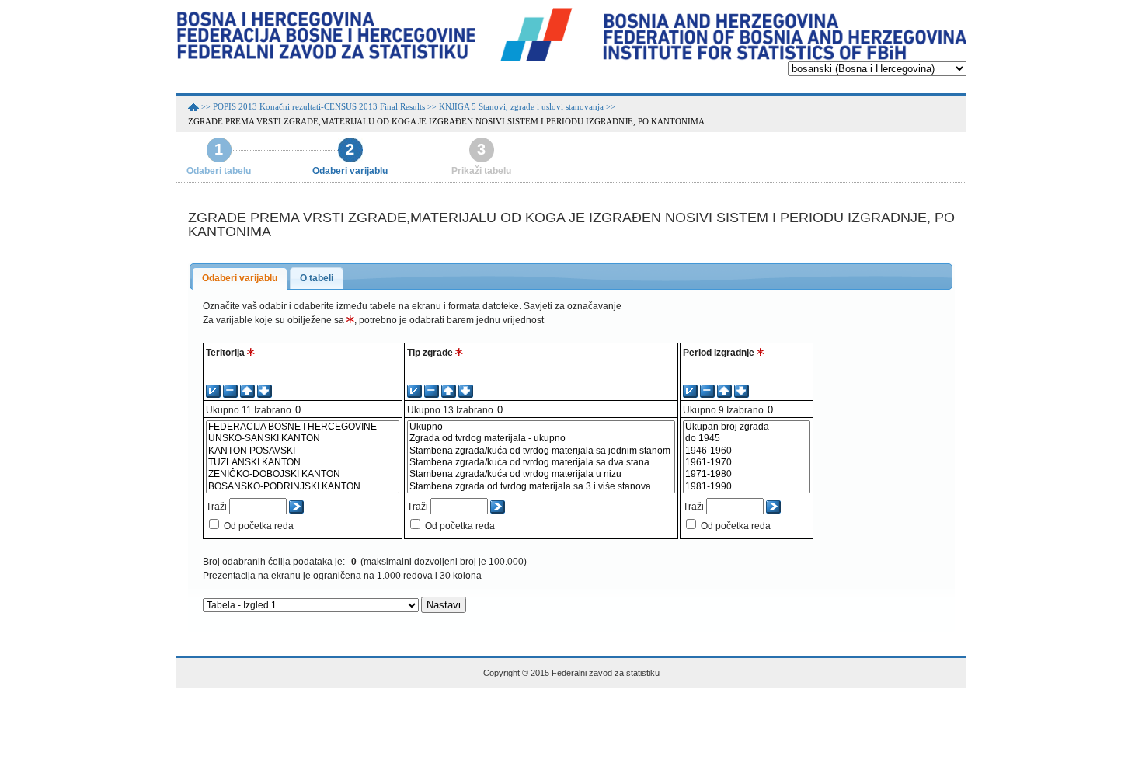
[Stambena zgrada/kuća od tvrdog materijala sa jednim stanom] (541, 451)
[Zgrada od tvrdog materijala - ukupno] (541, 438)
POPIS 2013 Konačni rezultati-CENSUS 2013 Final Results (319, 106)
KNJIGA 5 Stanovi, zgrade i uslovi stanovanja (521, 106)
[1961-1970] (746, 462)
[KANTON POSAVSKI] (303, 451)
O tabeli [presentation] (316, 278)
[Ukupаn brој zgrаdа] (746, 427)
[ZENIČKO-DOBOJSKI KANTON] (303, 474)
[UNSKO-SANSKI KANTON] (303, 438)
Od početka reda (259, 526)
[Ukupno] (541, 427)
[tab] (239, 279)
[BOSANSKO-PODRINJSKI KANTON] (303, 487)
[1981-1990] (746, 487)
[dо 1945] (746, 438)
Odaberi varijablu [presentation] (239, 278)
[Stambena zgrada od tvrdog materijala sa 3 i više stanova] (541, 487)
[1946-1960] (746, 451)
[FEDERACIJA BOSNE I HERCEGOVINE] (303, 427)
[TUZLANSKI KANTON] (303, 462)
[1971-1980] (746, 474)
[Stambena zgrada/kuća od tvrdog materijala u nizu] (541, 474)
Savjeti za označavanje (572, 306)
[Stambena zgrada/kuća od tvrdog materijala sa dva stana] (541, 462)
